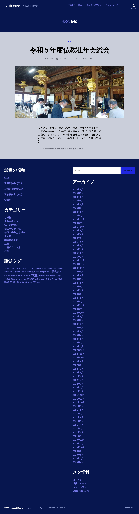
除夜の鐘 (24, 282)
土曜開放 (31, 271)
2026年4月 (78, 204)
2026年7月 (78, 193)
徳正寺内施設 (11, 225)
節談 (24, 279)
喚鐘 (52, 149)
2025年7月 (78, 238)
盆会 (6, 177)
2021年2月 (78, 432)
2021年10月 (79, 402)
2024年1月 (78, 301)
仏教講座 (60, 268)
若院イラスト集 (12, 247)
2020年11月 (79, 443)
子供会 (55, 271)
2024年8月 (78, 275)
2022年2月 (78, 387)
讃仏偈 (6, 282)
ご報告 (7, 217)
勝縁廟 (17, 272)
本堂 (66, 149)
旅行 (62, 149)
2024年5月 (78, 286)
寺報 (61, 272)
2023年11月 (79, 309)
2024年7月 (78, 279)
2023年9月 (78, 316)
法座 (6, 243)
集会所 (38, 282)
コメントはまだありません (84, 58)
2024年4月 (78, 290)
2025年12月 (79, 219)
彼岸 (9, 275)
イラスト (33, 268)
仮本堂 (6, 272)
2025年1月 (78, 256)
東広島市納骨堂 (50, 276)
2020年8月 (78, 454)
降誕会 (19, 282)
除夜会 (30, 282)
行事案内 (71, 5)
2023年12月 (79, 305)
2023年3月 (78, 339)
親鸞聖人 (49, 279)
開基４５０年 (78, 149)
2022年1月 (78, 391)
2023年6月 (78, 327)
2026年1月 (78, 215)
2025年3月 (78, 249)
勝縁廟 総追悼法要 (13, 189)
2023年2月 (78, 342)
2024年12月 (79, 260)
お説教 (12, 268)
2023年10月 (79, 312)
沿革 (80, 5)
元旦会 (11, 271)
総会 (70, 149)
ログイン (77, 479)
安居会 (7, 200)
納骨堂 (30, 279)
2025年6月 (78, 242)
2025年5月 (78, 245)
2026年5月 (78, 200)
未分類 (7, 236)
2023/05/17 (63, 58)
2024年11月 (79, 264)
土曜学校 (23, 271)
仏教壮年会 (45, 149)
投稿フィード (80, 483)
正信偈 (58, 276)
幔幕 (5, 275)
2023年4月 (78, 335)
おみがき (6, 268)
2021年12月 (79, 395)
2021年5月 (78, 421)
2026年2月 (78, 212)
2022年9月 (78, 361)
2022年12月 (79, 350)
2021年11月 (79, 398)
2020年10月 (79, 447)
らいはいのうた (22, 268)
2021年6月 (78, 417)
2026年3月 (78, 208)
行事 (69, 42)
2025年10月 (79, 227)
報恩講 (43, 271)
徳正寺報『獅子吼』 (93, 5)
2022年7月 (78, 369)
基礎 (37, 272)
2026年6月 (78, 197)
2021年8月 (78, 410)
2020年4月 (78, 462)
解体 (56, 279)
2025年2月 (78, 253)
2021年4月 (78, 425)
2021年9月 (78, 406)
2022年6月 (78, 372)
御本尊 (57, 149)
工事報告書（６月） (14, 194)
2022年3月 (78, 384)
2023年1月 (78, 346)
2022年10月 (79, 357)
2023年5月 (78, 331)
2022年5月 (78, 376)
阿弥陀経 (13, 282)
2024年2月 (78, 298)
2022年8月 (78, 365)
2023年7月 (78, 324)
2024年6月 (78, 283)
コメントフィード (82, 487)
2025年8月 (78, 234)
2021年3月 (78, 428)
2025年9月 (78, 230)
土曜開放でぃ (11, 221)
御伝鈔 (18, 275)
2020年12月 (79, 440)
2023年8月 (78, 320)
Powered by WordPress (58, 508)
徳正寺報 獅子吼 (12, 228)
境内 (48, 272)
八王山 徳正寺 (12, 6)
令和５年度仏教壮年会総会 (69, 50)
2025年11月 (79, 223)
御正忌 (23, 276)
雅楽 (34, 282)
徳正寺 (28, 276)
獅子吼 (18, 279)
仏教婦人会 (51, 268)
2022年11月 (79, 354)
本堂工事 (42, 276)
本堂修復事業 (11, 240)
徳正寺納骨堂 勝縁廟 (14, 232)
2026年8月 (78, 189)
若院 (51, 58)
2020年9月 (78, 451)
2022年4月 (78, 380)
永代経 (7, 279)
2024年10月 (79, 268)
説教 (60, 279)
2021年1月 (78, 436)
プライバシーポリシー (113, 5)
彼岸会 (13, 276)
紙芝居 (37, 279)
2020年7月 (78, 458)
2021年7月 (78, 413)
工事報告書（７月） (14, 183)
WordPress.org (81, 491)
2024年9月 (78, 271)
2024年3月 (78, 294)
